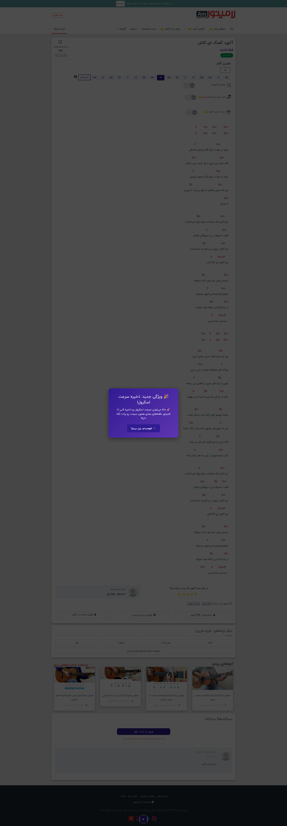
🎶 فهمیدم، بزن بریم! (143, 428)
